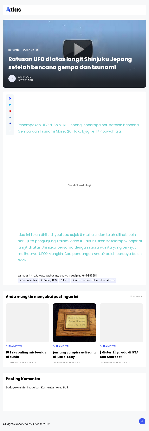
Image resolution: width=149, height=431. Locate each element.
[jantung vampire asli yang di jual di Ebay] (74, 322)
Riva (65, 280)
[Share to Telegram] (10, 123)
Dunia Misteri (31, 49)
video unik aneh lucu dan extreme (95, 280)
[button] (10, 130)
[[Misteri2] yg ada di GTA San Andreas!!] (121, 322)
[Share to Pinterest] (10, 111)
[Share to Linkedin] (10, 117)
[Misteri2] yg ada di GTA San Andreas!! (119, 354)
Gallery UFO (50, 280)
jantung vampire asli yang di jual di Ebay (74, 354)
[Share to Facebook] (10, 98)
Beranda (14, 50)
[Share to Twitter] (10, 105)
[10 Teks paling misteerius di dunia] (27, 322)
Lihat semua (136, 296)
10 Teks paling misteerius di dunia (26, 354)
